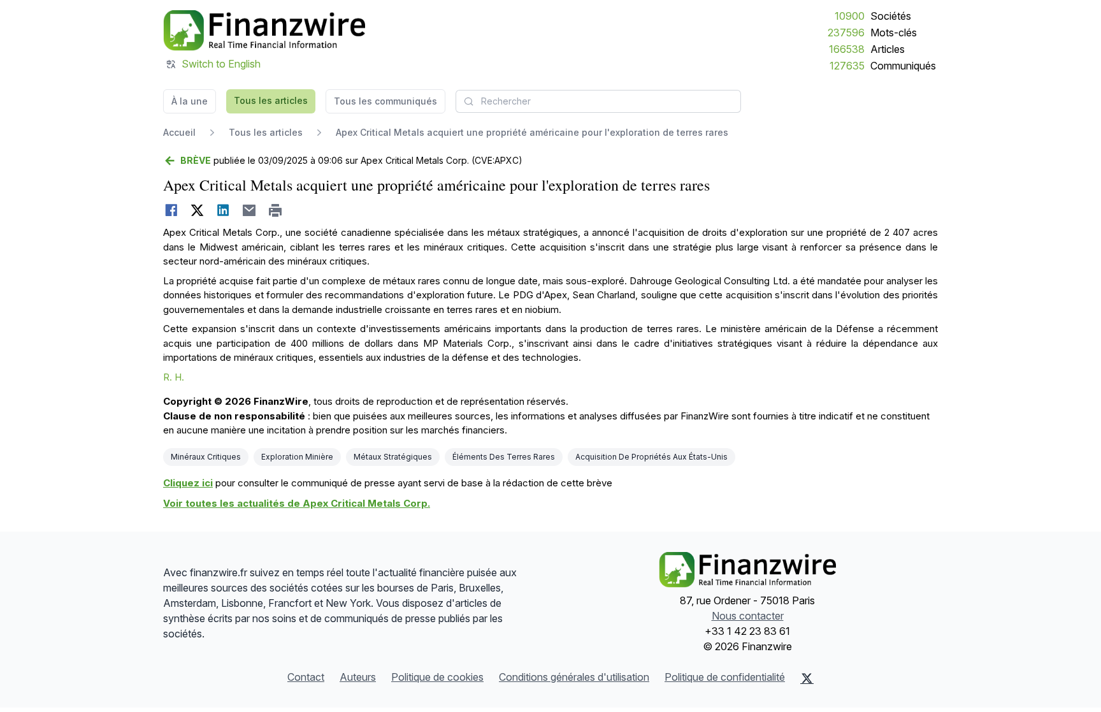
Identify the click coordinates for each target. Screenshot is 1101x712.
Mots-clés (893, 32)
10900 (850, 16)
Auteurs (358, 677)
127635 (847, 65)
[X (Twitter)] (807, 678)
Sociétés (890, 16)
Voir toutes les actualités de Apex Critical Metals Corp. (296, 503)
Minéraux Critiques (206, 456)
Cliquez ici (188, 483)
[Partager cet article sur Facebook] (171, 210)
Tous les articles (271, 100)
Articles (887, 49)
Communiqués (903, 65)
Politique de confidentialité (725, 677)
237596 (846, 32)
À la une (189, 101)
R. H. (173, 377)
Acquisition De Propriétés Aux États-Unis (651, 456)
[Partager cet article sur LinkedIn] (223, 210)
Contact (305, 677)
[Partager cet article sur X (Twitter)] (197, 210)
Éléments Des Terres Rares (503, 456)
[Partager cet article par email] (249, 210)
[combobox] (598, 101)
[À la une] (264, 30)
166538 (847, 49)
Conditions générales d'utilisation (574, 677)
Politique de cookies (437, 677)
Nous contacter (748, 615)
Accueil (179, 132)
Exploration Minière (297, 456)
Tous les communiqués (385, 101)
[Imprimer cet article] (276, 210)
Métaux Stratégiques (393, 456)
